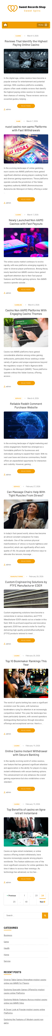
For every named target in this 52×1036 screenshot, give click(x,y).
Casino (18, 36)
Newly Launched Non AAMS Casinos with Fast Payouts (26, 221)
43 (27, 902)
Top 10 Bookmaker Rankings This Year (26, 662)
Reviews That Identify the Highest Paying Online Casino (26, 42)
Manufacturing (16, 576)
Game (18, 121)
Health (6, 948)
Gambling (18, 305)
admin (8, 109)
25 (15, 902)
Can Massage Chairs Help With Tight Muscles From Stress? (26, 493)
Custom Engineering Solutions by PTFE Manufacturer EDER (26, 583)
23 (37, 895)
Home (6, 955)
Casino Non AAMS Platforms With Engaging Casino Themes (26, 312)
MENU (40, 25)
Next (42, 902)
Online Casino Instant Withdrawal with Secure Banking (26, 752)
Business (8, 935)
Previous (12, 896)
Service (18, 398)
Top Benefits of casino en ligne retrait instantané (26, 811)
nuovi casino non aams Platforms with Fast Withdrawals (26, 128)
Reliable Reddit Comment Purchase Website (26, 405)
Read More (26, 106)
